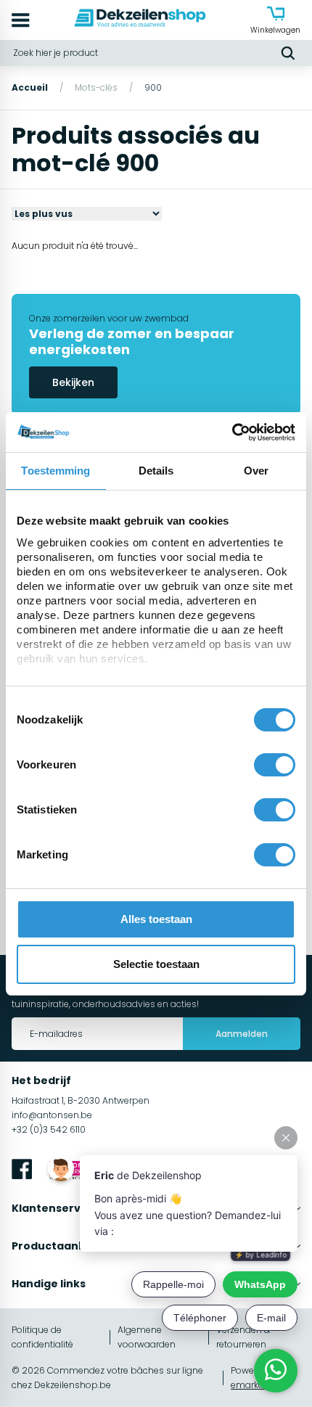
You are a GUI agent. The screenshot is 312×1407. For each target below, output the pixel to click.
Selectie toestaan (156, 964)
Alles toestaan (156, 919)
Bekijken (73, 382)
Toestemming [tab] (55, 470)
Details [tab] (156, 470)
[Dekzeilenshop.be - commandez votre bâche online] (140, 20)
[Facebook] (22, 1171)
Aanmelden (241, 1033)
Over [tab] (256, 470)
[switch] (274, 764)
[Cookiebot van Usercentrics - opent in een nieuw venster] (231, 432)
